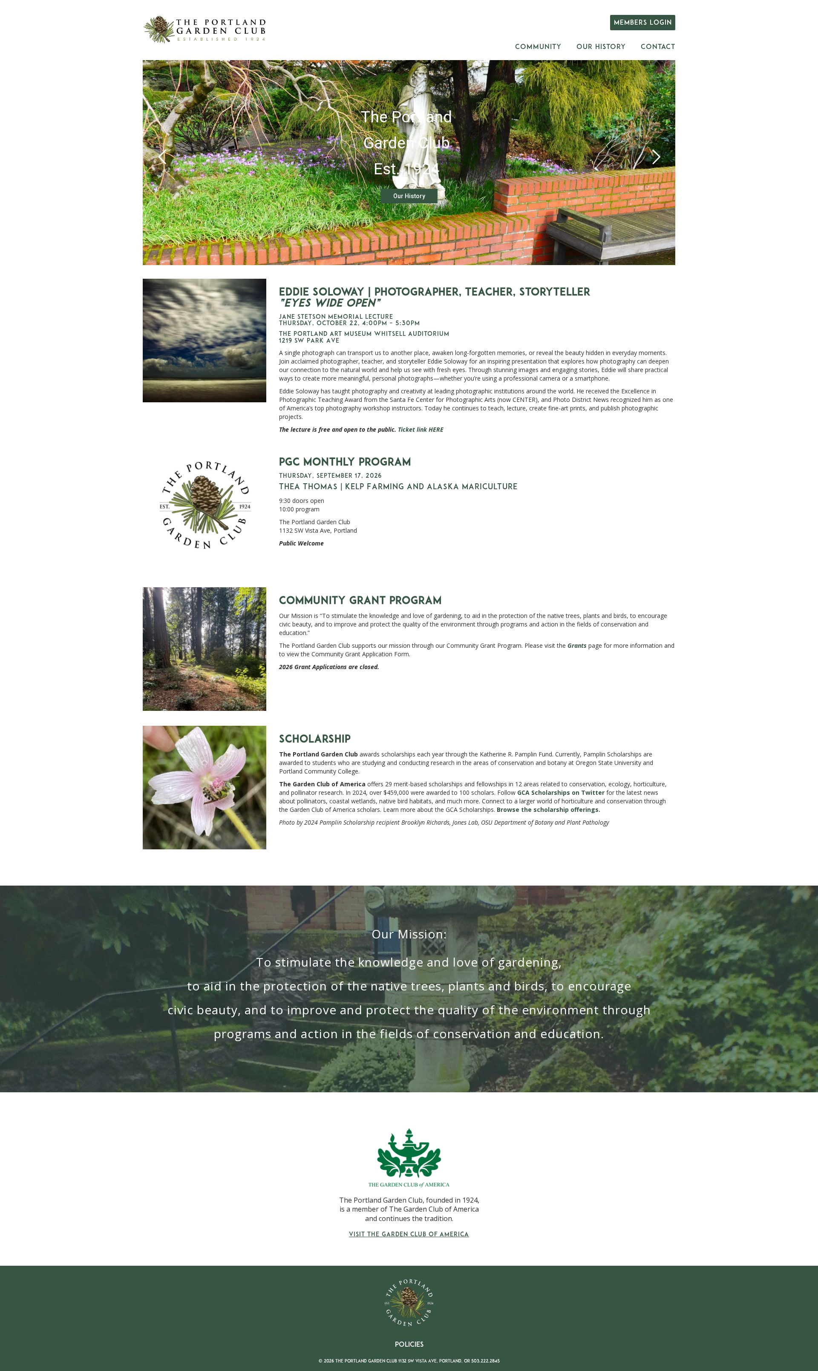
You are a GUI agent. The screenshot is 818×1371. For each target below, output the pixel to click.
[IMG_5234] (204, 787)
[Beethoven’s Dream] (204, 340)
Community (538, 47)
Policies (409, 1345)
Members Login (643, 23)
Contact (658, 47)
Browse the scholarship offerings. (548, 809)
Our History (601, 47)
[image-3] (204, 649)
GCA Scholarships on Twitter (561, 792)
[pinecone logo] (204, 510)
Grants (577, 645)
